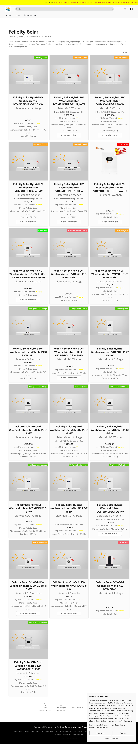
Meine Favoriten (77, 708)
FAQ (35, 15)
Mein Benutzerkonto (44, 709)
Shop (21, 37)
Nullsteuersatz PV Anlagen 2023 (71, 731)
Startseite (12, 37)
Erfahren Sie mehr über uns (98, 728)
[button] (8, 9)
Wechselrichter (32, 37)
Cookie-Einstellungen (63, 734)
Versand (39, 123)
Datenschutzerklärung (49, 731)
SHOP (7, 15)
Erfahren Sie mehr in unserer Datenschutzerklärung (107, 725)
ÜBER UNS (28, 15)
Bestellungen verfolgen (61, 709)
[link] (73, 2)
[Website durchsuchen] (111, 8)
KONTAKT (17, 15)
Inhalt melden (78, 734)
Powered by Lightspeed (69, 738)
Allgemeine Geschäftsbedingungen (26, 731)
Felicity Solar (46, 37)
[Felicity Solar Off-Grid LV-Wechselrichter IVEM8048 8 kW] (69, 559)
